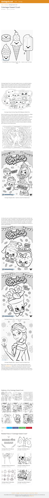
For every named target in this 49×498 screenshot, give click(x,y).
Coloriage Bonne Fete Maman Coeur (9, 449)
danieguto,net (8, 365)
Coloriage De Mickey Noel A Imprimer (25, 465)
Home (16, 1)
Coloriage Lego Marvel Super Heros (25, 482)
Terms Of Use (22, 493)
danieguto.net (7, 1)
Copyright (17, 493)
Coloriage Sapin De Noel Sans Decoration (10, 482)
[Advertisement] (17, 20)
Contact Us (13, 493)
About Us (27, 493)
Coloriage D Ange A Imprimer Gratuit (9, 465)
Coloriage (20, 1)
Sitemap (36, 493)
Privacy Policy (31, 493)
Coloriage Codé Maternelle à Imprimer (25, 449)
